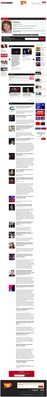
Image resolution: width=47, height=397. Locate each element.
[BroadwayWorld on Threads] (41, 390)
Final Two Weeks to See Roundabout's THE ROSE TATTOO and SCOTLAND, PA (25, 139)
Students (24, 18)
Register (38, 18)
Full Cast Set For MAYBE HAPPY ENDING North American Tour (4, 64)
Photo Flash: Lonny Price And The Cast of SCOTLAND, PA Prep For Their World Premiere (25, 223)
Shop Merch (3, 2)
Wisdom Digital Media (29, 394)
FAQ (37, 34)
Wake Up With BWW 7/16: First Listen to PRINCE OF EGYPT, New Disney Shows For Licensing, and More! (24, 244)
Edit (33, 34)
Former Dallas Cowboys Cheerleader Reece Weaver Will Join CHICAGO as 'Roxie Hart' (4, 49)
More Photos (30, 72)
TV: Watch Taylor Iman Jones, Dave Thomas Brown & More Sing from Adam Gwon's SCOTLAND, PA (24, 255)
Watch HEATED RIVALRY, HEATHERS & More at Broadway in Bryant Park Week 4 (40, 96)
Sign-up (40, 2)
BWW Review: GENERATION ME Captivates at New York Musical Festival (25, 309)
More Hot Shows (38, 128)
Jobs (21, 18)
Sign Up (26, 375)
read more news (43, 33)
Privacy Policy (41, 394)
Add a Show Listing (9, 2)
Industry (16, 18)
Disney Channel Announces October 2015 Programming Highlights (25, 361)
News (11, 18)
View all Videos (37, 99)
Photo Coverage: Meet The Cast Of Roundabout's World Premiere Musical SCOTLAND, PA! (24, 233)
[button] (45, 19)
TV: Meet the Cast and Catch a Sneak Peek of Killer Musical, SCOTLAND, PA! (28, 94)
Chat (19, 18)
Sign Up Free (42, 38)
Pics (20, 34)
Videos (15, 34)
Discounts (43, 128)
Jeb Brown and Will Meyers (26, 56)
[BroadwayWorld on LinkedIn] (37, 390)
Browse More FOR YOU (41, 69)
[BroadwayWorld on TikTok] (39, 390)
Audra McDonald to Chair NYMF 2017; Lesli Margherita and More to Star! (25, 333)
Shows (14, 18)
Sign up (43, 138)
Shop (26, 18)
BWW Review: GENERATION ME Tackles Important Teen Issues (24, 345)
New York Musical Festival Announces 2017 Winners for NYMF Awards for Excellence (25, 286)
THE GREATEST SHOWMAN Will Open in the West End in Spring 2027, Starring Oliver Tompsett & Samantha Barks (4, 72)
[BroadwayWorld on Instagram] (35, 390)
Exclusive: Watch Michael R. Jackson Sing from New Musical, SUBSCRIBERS (40, 83)
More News (30, 369)
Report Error (42, 393)
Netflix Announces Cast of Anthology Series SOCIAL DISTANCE (23, 28)
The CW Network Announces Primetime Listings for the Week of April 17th (24, 107)
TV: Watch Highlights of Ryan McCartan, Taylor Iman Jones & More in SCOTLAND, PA (15, 94)
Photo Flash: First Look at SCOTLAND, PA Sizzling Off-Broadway (24, 197)
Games (29, 18)
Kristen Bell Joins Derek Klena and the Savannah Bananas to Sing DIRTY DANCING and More (40, 89)
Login (42, 18)
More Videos (30, 99)
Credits (28, 34)
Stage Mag (32, 18)
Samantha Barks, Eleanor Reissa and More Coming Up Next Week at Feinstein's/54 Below (25, 322)
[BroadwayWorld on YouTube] (43, 390)
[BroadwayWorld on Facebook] (33, 390)
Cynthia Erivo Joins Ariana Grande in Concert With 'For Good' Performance (40, 76)
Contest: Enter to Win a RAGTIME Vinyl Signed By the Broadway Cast (4, 57)
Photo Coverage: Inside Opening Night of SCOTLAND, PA (15, 69)
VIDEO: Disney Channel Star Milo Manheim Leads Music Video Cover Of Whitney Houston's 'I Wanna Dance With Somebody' (29, 31)
